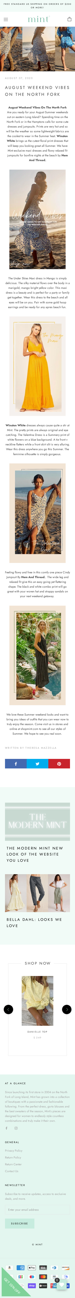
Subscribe (19, 1223)
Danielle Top (38, 1031)
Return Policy (13, 1157)
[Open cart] (69, 19)
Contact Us (11, 1171)
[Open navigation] (6, 19)
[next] (66, 1009)
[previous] (8, 1009)
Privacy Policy (13, 1151)
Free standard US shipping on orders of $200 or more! (37, 5)
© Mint (37, 1244)
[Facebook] (6, 1127)
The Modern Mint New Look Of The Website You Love (35, 854)
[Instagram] (16, 1127)
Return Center (13, 1164)
